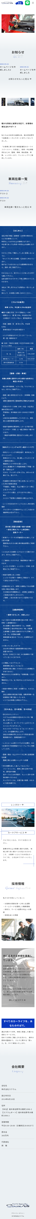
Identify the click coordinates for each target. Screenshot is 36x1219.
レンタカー (16, 804)
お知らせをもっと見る (19, 79)
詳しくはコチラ (16, 1000)
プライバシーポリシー (18, 1213)
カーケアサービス (16, 832)
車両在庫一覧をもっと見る (16, 207)
